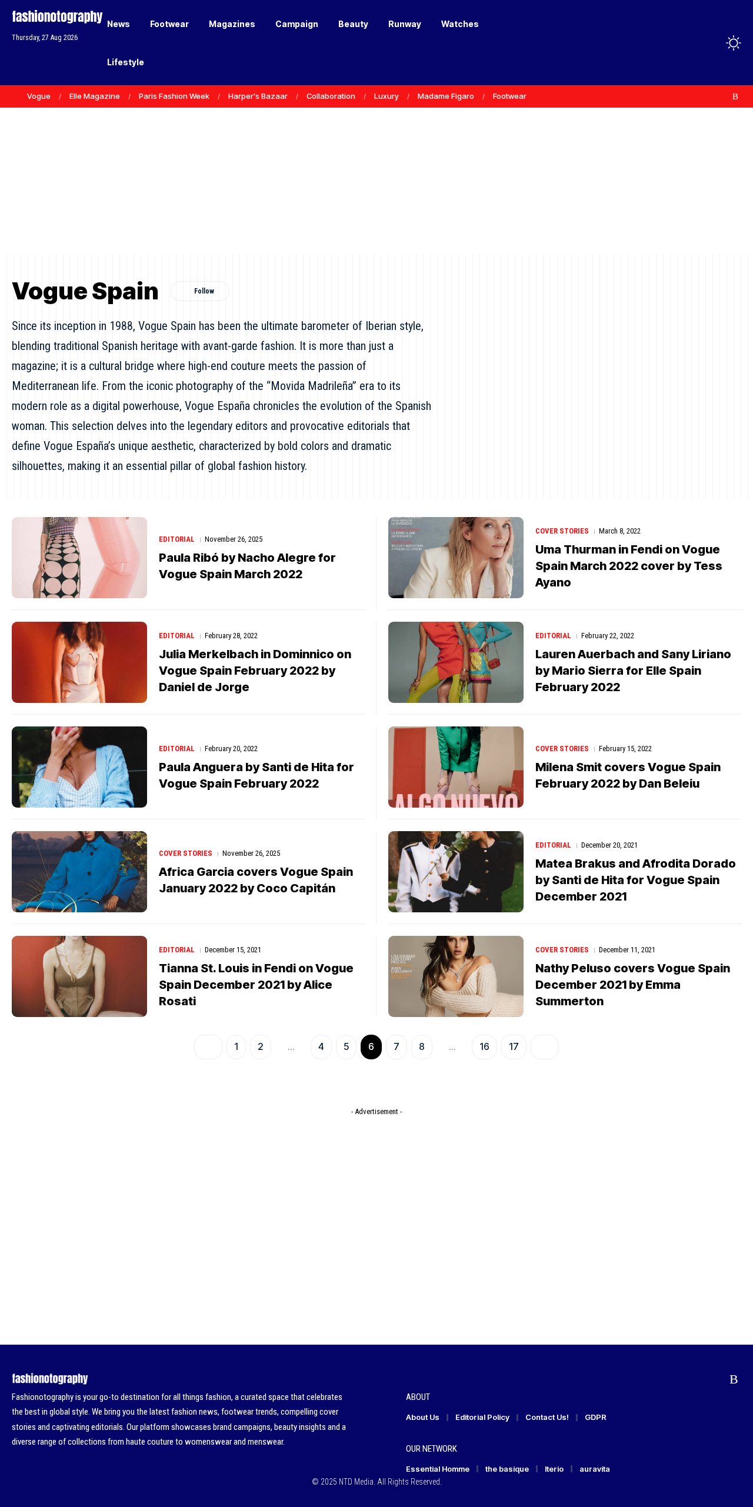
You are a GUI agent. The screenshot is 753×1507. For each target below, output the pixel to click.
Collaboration (330, 96)
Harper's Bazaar (258, 96)
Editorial (177, 539)
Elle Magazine (94, 96)
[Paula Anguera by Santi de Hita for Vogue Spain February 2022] (79, 767)
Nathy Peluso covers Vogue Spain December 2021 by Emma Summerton (632, 984)
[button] (712, 43)
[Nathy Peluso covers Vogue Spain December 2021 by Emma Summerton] (456, 976)
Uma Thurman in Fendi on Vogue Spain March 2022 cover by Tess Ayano (628, 565)
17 (514, 1046)
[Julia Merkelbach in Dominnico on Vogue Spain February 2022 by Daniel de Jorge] (79, 662)
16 (484, 1046)
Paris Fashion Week (174, 96)
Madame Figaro (446, 96)
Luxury (386, 96)
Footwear (510, 96)
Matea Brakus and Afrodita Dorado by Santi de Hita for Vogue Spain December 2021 (635, 879)
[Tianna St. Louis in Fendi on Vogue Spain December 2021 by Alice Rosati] (79, 976)
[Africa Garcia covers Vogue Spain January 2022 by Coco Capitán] (79, 871)
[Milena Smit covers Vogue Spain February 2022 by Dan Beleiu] (456, 767)
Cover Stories (562, 530)
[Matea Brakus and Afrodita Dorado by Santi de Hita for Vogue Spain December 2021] (456, 871)
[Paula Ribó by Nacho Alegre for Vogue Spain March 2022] (79, 557)
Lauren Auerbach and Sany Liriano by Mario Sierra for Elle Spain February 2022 (633, 670)
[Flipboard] (723, 96)
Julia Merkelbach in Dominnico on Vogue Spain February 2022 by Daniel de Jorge (255, 670)
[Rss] (735, 96)
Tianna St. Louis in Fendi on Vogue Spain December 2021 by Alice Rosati (256, 984)
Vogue (39, 96)
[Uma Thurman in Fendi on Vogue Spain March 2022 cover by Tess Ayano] (456, 557)
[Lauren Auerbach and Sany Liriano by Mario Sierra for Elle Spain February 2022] (456, 662)
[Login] (687, 42)
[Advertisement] (376, 164)
